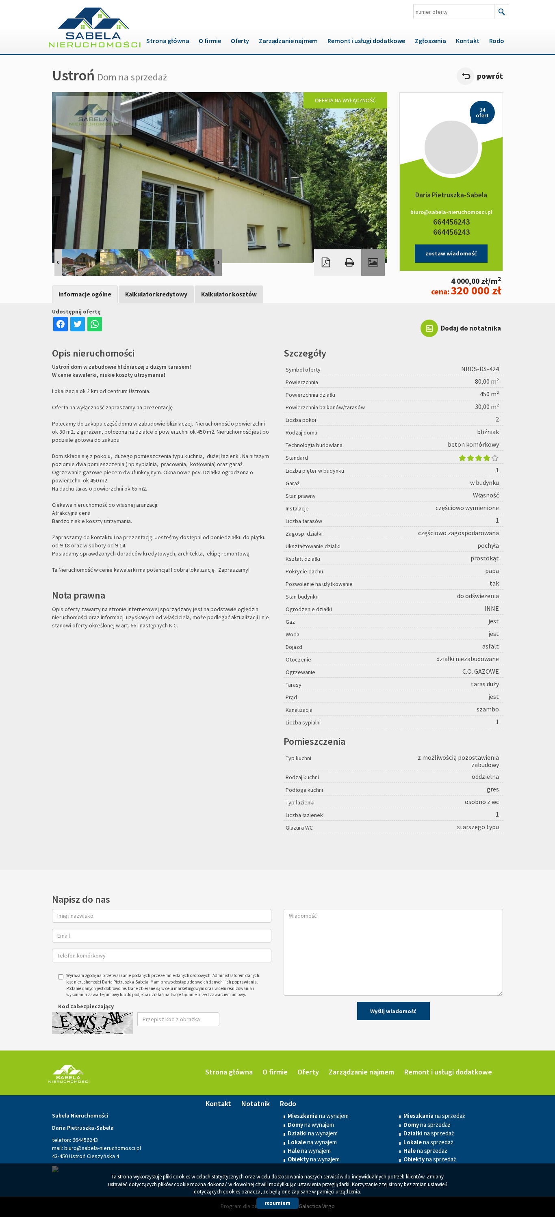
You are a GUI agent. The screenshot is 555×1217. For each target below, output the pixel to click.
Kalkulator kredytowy (156, 294)
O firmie (210, 41)
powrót (490, 76)
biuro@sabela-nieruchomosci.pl (451, 212)
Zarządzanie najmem (288, 41)
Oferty (240, 41)
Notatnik (255, 1103)
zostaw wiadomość (451, 253)
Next (218, 262)
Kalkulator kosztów (229, 294)
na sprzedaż (426, 1124)
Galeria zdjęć (373, 262)
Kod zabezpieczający (86, 1006)
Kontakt (467, 41)
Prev (58, 262)
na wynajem (311, 1124)
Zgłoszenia (430, 41)
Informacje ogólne (85, 294)
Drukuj (349, 262)
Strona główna (167, 41)
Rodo (496, 41)
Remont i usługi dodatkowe (366, 41)
